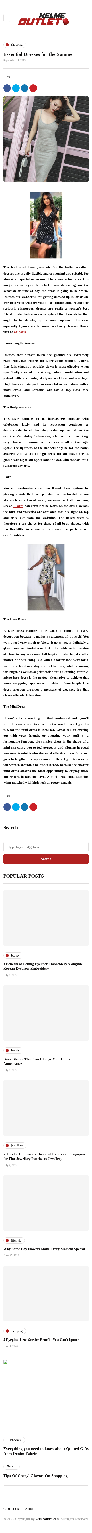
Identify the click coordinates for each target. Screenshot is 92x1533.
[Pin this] (33, 88)
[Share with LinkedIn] (24, 88)
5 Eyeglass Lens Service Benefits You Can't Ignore (41, 1340)
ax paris (20, 332)
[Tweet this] (16, 88)
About (29, 1508)
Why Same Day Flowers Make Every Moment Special (44, 1249)
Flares (18, 506)
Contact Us (11, 1508)
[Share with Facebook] (7, 88)
